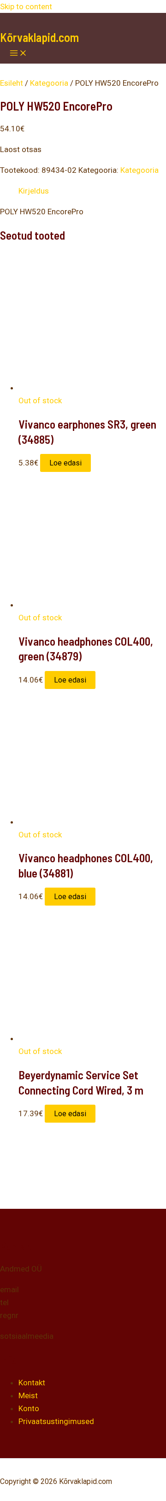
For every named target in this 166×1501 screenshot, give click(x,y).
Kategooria (49, 83)
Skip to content (26, 6)
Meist (28, 1395)
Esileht (11, 83)
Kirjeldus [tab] (33, 190)
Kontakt (31, 1382)
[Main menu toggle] (18, 54)
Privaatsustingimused (56, 1421)
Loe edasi (65, 463)
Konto (28, 1408)
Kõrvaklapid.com (39, 37)
